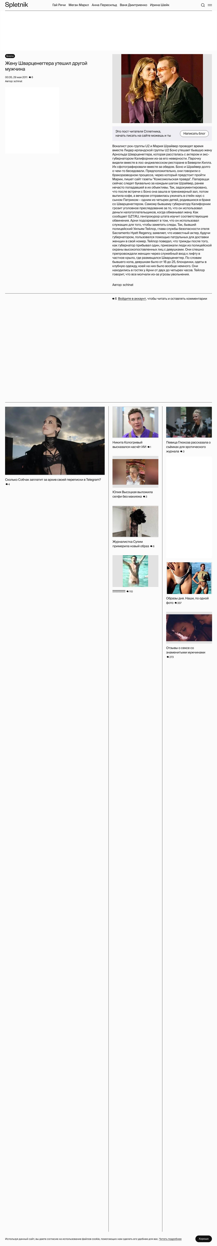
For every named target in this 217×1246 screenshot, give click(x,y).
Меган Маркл (79, 5)
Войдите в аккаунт (132, 299)
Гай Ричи (59, 5)
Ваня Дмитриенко (133, 5)
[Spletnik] (16, 5)
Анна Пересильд (104, 5)
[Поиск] (203, 5)
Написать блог (194, 134)
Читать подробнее (170, 1239)
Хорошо (204, 1238)
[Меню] (210, 5)
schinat (128, 285)
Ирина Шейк (159, 5)
